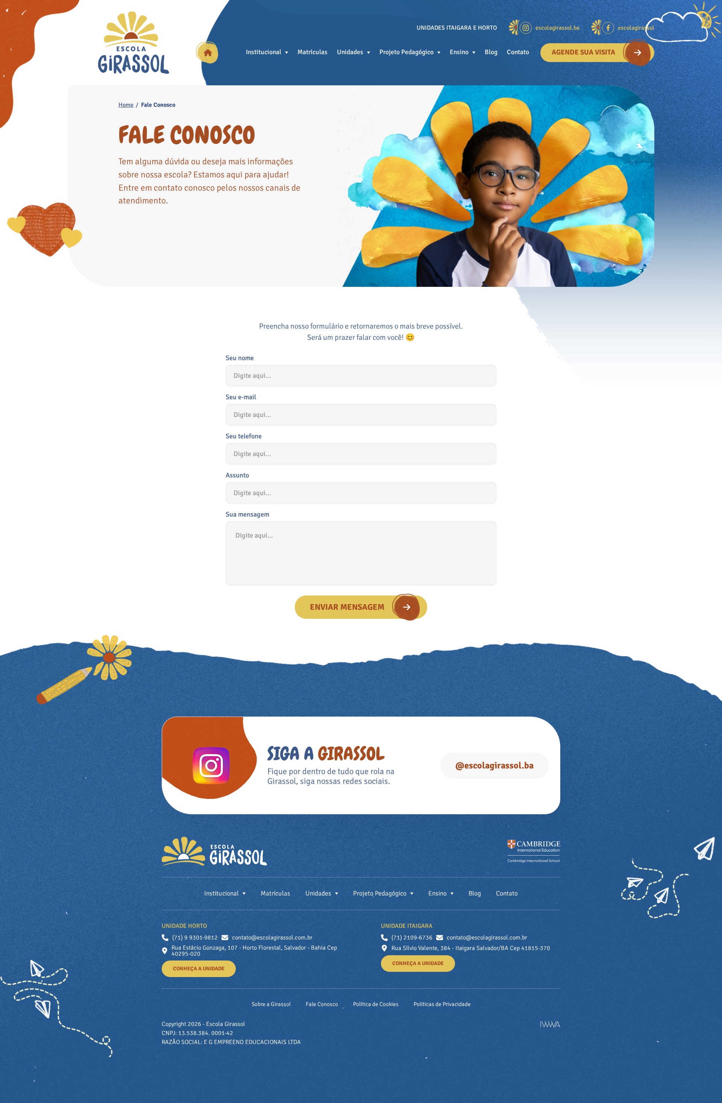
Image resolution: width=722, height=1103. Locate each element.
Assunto (237, 475)
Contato (518, 52)
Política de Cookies (376, 1004)
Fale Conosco (322, 1004)
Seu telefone (244, 436)
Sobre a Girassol (271, 1004)
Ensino (459, 52)
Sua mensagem (247, 514)
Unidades (350, 52)
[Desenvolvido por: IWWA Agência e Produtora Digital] (550, 1024)
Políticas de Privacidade (442, 1004)
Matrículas (312, 52)
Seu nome (240, 358)
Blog (491, 52)
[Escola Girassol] (133, 42)
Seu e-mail (241, 397)
